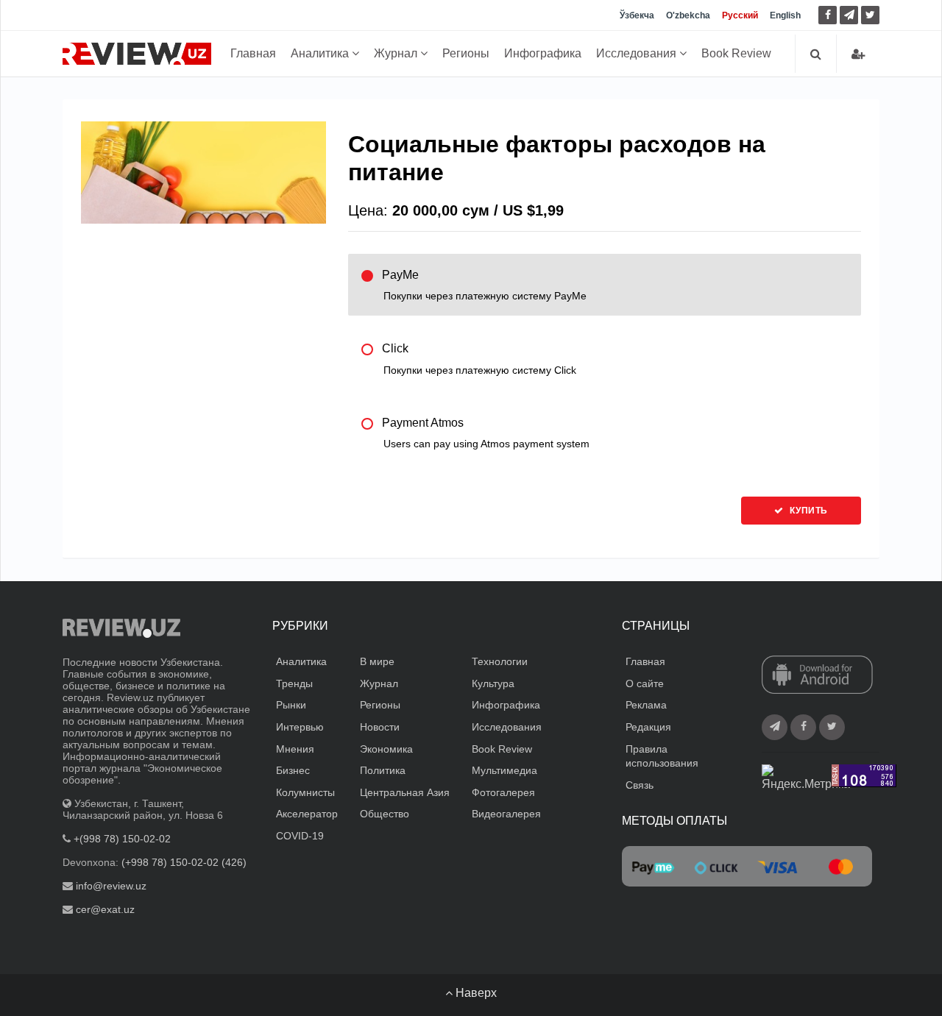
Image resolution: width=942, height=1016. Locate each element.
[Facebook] (827, 15)
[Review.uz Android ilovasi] (817, 676)
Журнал (397, 53)
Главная (253, 53)
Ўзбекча (637, 15)
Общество (384, 814)
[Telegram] (849, 15)
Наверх (475, 993)
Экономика (386, 749)
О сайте (645, 683)
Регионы (465, 53)
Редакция (648, 727)
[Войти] (858, 54)
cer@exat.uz (105, 909)
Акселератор (307, 814)
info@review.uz (111, 886)
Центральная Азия (405, 792)
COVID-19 (300, 836)
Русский (740, 15)
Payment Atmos (485, 433)
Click (479, 358)
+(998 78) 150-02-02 (122, 839)
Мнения (295, 749)
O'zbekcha (688, 15)
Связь (640, 785)
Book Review (736, 53)
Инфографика (542, 53)
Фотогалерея (503, 792)
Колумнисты (305, 792)
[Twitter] (870, 15)
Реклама (646, 705)
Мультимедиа (504, 770)
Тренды (294, 683)
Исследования (637, 53)
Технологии (500, 661)
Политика (383, 770)
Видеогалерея (506, 814)
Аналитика (321, 53)
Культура (493, 683)
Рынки (291, 705)
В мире (377, 661)
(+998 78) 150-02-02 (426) (184, 862)
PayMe (484, 285)
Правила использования (662, 756)
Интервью (300, 727)
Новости (380, 727)
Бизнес (293, 770)
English (785, 15)
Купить (807, 510)
